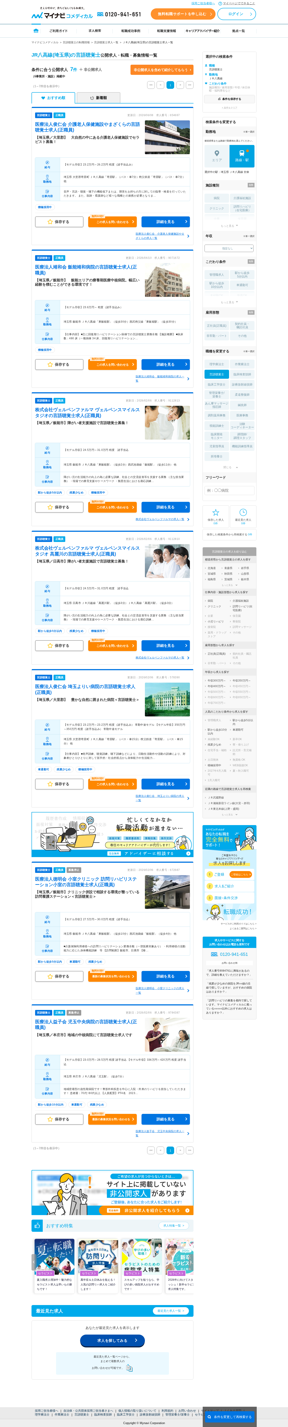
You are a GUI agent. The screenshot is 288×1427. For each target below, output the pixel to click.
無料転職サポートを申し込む (182, 14)
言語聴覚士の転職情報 (76, 42)
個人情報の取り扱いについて (137, 1410)
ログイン (235, 14)
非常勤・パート (217, 335)
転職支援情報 (167, 30)
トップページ (36, 30)
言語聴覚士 (81, 1414)
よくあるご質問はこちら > (243, 928)
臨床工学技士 (126, 1414)
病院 (217, 198)
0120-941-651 (119, 14)
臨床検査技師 (103, 1414)
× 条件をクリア (229, 107)
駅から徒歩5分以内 (242, 274)
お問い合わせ (187, 1410)
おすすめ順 (56, 98)
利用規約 (167, 1410)
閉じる (227, 467)
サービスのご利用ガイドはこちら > (238, 923)
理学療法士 (42, 1414)
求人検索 (95, 30)
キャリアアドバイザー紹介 (203, 30)
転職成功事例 (131, 30)
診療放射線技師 (150, 1414)
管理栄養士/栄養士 (177, 1414)
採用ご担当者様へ (203, 3)
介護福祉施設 (242, 198)
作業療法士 (62, 1414)
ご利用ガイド (59, 30)
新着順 (101, 98)
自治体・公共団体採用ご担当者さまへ (88, 1410)
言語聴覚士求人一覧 (106, 42)
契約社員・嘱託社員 (242, 325)
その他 (242, 335)
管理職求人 (216, 274)
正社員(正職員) (216, 325)
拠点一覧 (238, 30)
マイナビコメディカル (45, 42)
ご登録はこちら (239, 874)
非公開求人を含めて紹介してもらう (161, 70)
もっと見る (227, 225)
